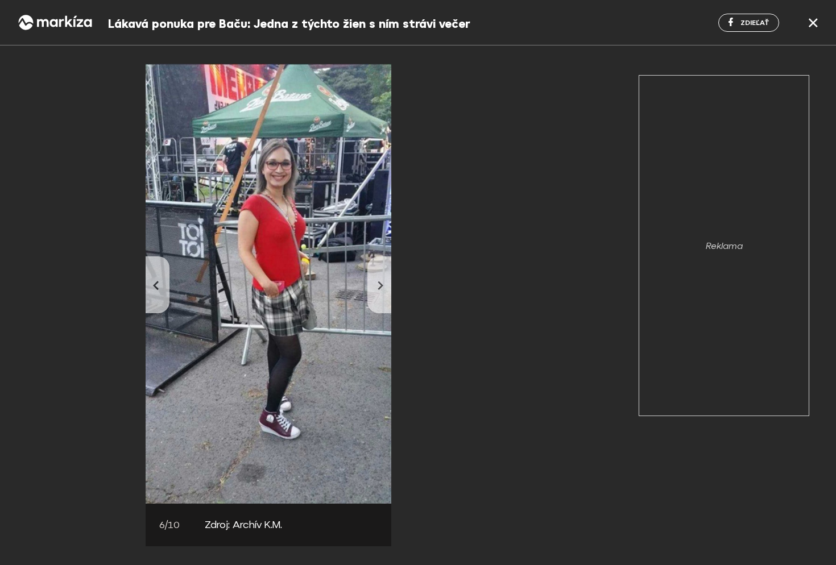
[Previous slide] (157, 284)
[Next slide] (379, 284)
